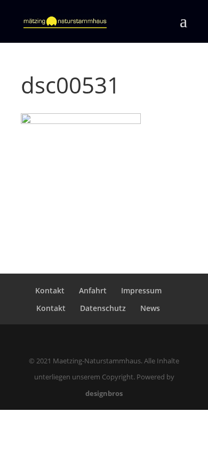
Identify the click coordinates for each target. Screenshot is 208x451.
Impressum (141, 290)
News (150, 308)
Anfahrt (93, 290)
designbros (104, 393)
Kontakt (50, 290)
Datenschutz (103, 308)
